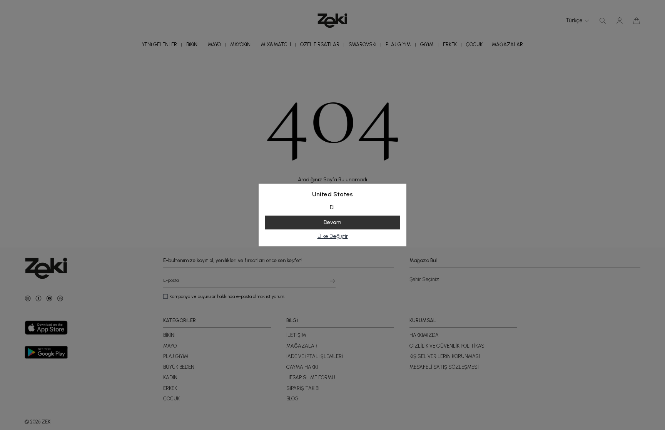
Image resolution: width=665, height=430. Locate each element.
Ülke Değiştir (332, 236)
